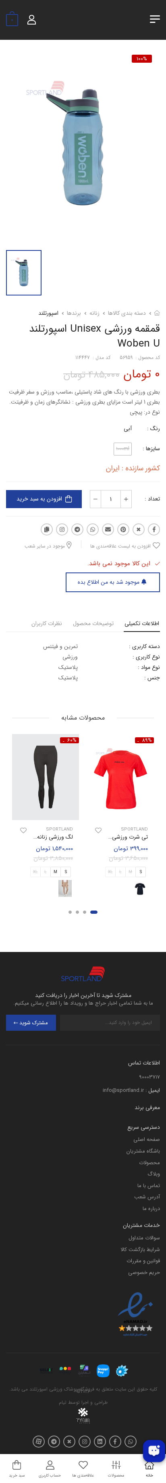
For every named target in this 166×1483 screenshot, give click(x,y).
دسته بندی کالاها (127, 313)
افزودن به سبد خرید (39, 498)
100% (142, 59)
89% (147, 740)
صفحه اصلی (146, 1139)
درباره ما (151, 1208)
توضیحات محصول (93, 623)
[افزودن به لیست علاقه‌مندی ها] (98, 830)
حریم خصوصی (144, 1272)
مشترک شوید (33, 1023)
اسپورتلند (48, 313)
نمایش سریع (120, 812)
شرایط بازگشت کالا (140, 1249)
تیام (62, 1402)
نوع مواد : (149, 667)
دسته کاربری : (144, 646)
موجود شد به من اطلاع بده (108, 582)
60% (72, 740)
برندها (74, 313)
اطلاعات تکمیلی (141, 623)
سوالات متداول (144, 1238)
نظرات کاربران (46, 623)
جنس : (152, 677)
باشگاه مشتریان (143, 1151)
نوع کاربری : (146, 656)
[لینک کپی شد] (47, 529)
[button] (94, 912)
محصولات (149, 1163)
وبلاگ (153, 1174)
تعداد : (152, 498)
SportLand (134, 829)
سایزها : (151, 448)
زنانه (94, 313)
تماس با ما (148, 1185)
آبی (128, 428)
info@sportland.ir (123, 1090)
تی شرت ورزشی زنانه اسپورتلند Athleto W (99, 837)
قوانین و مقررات (143, 1261)
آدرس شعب (147, 1197)
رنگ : (153, 428)
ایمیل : (152, 1090)
